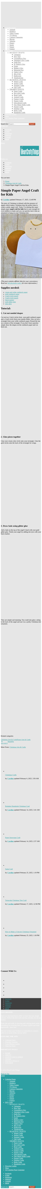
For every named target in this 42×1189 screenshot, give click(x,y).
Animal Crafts (18, 97)
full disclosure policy (15, 283)
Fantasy (12, 49)
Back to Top (5, 1074)
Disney (11, 43)
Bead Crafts (18, 95)
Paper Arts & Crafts (23, 740)
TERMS (8, 1059)
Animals (12, 30)
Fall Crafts (17, 87)
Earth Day (17, 62)
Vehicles (12, 41)
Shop (7, 116)
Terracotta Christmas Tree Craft (15, 900)
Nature (11, 47)
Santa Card (9, 869)
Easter (16, 66)
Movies (12, 39)
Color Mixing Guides (12, 1044)
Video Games (14, 33)
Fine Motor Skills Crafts (22, 105)
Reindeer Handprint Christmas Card (17, 806)
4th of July (17, 74)
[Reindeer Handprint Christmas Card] (23, 792)
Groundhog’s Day (20, 58)
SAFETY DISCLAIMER (14, 1057)
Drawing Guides (10, 114)
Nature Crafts (18, 101)
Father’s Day (18, 72)
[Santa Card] (23, 855)
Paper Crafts (18, 91)
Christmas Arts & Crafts (9, 740)
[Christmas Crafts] (23, 761)
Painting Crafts (19, 109)
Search (32, 124)
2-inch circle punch (11, 296)
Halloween (17, 76)
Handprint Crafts (19, 112)
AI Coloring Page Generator (14, 118)
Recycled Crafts (19, 93)
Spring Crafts (18, 83)
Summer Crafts (19, 85)
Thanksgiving (18, 78)
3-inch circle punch (11, 298)
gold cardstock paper (12, 294)
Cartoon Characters (16, 37)
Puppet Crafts (18, 107)
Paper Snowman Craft (12, 838)
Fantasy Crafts (19, 99)
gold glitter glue (10, 302)
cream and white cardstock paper (16, 292)
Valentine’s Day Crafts (21, 60)
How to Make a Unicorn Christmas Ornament (20, 932)
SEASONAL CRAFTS (17, 80)
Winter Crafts (18, 82)
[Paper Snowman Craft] (23, 824)
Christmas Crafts (10, 775)
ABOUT (8, 1055)
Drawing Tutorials (11, 1042)
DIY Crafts (9, 51)
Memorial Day (19, 70)
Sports (11, 45)
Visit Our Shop (10, 1046)
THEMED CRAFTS (16, 89)
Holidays (12, 31)
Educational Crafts (20, 103)
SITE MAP (9, 1063)
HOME (7, 1053)
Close (3, 1076)
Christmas (17, 55)
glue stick (8, 304)
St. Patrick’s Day (19, 64)
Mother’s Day (18, 68)
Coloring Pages (10, 28)
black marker (9, 300)
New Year (17, 57)
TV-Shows (13, 35)
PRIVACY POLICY (12, 1061)
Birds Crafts (18, 110)
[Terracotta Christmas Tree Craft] (23, 886)
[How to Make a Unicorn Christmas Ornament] (23, 918)
